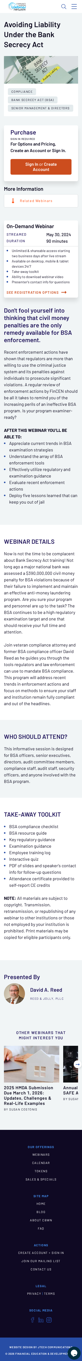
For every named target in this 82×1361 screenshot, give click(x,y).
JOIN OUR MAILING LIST (41, 1261)
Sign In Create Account (41, 167)
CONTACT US (41, 1269)
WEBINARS (41, 1154)
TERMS (49, 1293)
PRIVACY (34, 1293)
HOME (41, 1203)
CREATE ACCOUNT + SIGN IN (41, 1252)
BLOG (41, 1212)
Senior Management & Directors (40, 108)
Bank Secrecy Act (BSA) (32, 100)
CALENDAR (41, 1162)
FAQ (41, 1228)
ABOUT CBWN (41, 1220)
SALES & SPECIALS (41, 1179)
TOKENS (41, 1171)
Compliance (22, 91)
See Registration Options (33, 292)
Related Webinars (36, 200)
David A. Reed (46, 990)
